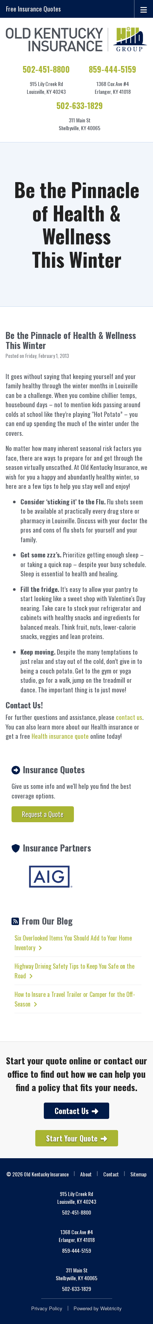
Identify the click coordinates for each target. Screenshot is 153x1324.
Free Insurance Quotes (33, 8)
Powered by (98, 1308)
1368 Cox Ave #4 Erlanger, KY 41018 (77, 1236)
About (86, 1174)
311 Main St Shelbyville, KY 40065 (76, 1274)
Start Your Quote (72, 1138)
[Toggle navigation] (143, 9)
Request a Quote (43, 814)
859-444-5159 (112, 69)
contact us (129, 717)
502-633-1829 (79, 105)
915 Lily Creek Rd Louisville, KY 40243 (76, 1197)
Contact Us (72, 1110)
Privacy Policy (46, 1308)
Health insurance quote (60, 736)
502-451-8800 (46, 69)
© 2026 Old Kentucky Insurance (37, 1174)
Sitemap (138, 1174)
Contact (111, 1174)
